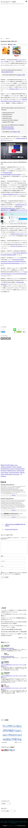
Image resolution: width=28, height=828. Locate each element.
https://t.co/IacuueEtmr (8, 127)
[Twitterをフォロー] (2, 338)
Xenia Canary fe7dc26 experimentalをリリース (12, 263)
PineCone (12, 468)
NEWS (11, 44)
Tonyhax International (14, 472)
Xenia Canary (16, 474)
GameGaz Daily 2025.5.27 (7, 484)
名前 (2, 556)
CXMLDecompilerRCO (6, 467)
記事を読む (14, 495)
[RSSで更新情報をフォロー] (9, 338)
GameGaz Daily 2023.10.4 (11, 529)
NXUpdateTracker (5, 468)
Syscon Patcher (4, 472)
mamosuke (3, 476)
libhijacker (19, 467)
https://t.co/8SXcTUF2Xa (7, 71)
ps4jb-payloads (20, 470)
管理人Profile (11, 821)
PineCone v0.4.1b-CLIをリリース (18, 246)
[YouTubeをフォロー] (4, 338)
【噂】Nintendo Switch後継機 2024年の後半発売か (15, 525)
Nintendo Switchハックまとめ (16, 822)
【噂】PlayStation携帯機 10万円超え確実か (11, 629)
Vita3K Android (8, 474)
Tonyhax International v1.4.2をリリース (12, 194)
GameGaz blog (19, 821)
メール (3, 561)
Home (2, 821)
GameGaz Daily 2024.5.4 (7, 498)
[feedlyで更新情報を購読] (7, 338)
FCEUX (14, 467)
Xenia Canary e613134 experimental (17, 261)
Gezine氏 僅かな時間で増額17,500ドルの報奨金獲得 (14, 631)
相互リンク (7, 822)
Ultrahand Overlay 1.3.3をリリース (18, 234)
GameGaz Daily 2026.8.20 (7, 648)
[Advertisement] (14, 22)
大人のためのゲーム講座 (8, 2)
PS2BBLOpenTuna (11, 470)
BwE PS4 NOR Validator (8, 465)
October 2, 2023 (21, 74)
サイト (2, 566)
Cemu (16, 465)
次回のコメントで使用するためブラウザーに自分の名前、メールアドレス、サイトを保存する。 (14, 573)
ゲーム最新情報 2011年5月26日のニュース (12, 513)
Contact (6, 821)
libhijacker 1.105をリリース (16, 89)
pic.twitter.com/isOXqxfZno (7, 128)
